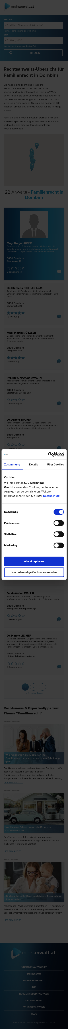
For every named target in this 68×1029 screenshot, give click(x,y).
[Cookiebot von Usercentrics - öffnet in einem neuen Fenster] (48, 454)
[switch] (58, 523)
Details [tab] (33, 464)
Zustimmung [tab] (12, 464)
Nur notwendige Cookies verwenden (34, 572)
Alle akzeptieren (34, 561)
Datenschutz (51, 496)
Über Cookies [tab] (55, 464)
